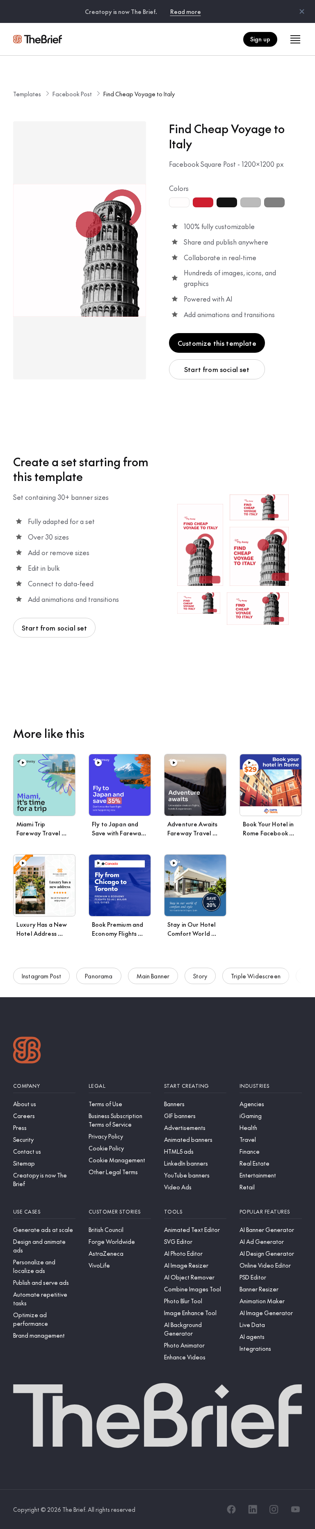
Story (200, 976)
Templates (27, 94)
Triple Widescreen (256, 976)
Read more (185, 11)
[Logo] (27, 1051)
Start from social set (216, 369)
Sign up (260, 39)
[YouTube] (295, 1509)
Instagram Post (41, 976)
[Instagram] (274, 1509)
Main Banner (153, 976)
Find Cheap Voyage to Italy (139, 94)
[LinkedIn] (252, 1509)
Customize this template (217, 342)
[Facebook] (231, 1509)
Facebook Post (72, 94)
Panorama (98, 976)
